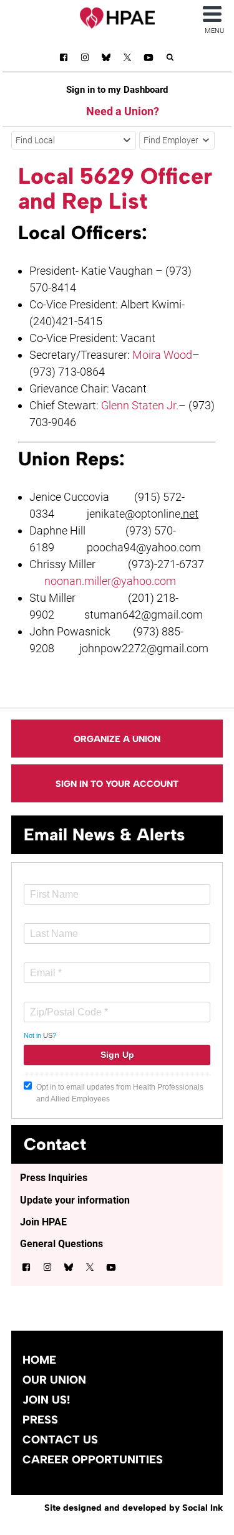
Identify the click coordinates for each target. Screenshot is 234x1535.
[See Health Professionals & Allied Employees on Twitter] (127, 59)
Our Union (54, 1380)
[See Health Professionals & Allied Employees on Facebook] (63, 59)
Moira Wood (162, 354)
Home (39, 1360)
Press (40, 1420)
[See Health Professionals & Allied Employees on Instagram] (85, 59)
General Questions (61, 1244)
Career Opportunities (92, 1459)
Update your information (75, 1200)
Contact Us (60, 1440)
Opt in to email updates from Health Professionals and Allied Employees (119, 1093)
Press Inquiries (53, 1178)
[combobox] (73, 140)
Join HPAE (43, 1222)
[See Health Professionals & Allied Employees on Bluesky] (106, 58)
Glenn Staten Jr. (139, 405)
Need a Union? (122, 111)
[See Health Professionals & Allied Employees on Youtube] (148, 59)
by (133, 1507)
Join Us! (46, 1400)
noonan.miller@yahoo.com (110, 580)
